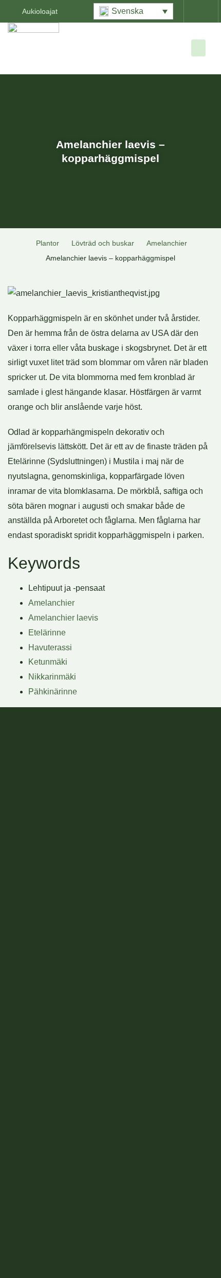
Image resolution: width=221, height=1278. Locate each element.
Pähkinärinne (52, 691)
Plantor (47, 243)
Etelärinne (47, 632)
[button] (133, 11)
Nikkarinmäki (52, 676)
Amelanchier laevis (63, 617)
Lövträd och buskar (102, 243)
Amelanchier (166, 243)
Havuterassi (50, 647)
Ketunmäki (47, 661)
